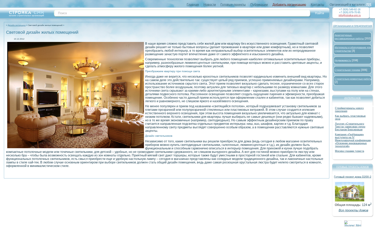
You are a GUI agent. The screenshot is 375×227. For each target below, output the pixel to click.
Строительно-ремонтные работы (353, 79)
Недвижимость (343, 60)
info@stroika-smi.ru (350, 15)
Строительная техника (347, 70)
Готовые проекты (233, 4)
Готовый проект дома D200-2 (352, 176)
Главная (193, 4)
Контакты (317, 4)
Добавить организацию (289, 4)
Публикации (259, 4)
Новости (210, 4)
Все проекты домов (353, 210)
